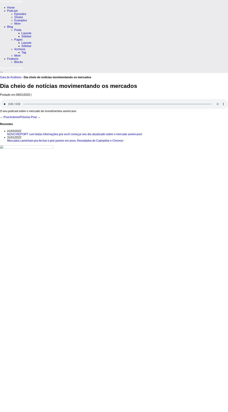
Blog (10, 26)
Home (11, 7)
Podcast (12, 10)
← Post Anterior (10, 117)
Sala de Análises (10, 77)
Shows (18, 17)
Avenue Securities (11, 1)
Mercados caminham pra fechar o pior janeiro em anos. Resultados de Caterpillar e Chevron (65, 140)
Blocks (18, 62)
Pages (18, 39)
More (17, 23)
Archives (19, 49)
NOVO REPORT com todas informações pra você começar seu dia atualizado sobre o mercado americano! (74, 134)
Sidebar (26, 36)
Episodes (20, 13)
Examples (20, 20)
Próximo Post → (30, 117)
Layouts (26, 33)
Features (12, 58)
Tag (23, 52)
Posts (17, 29)
